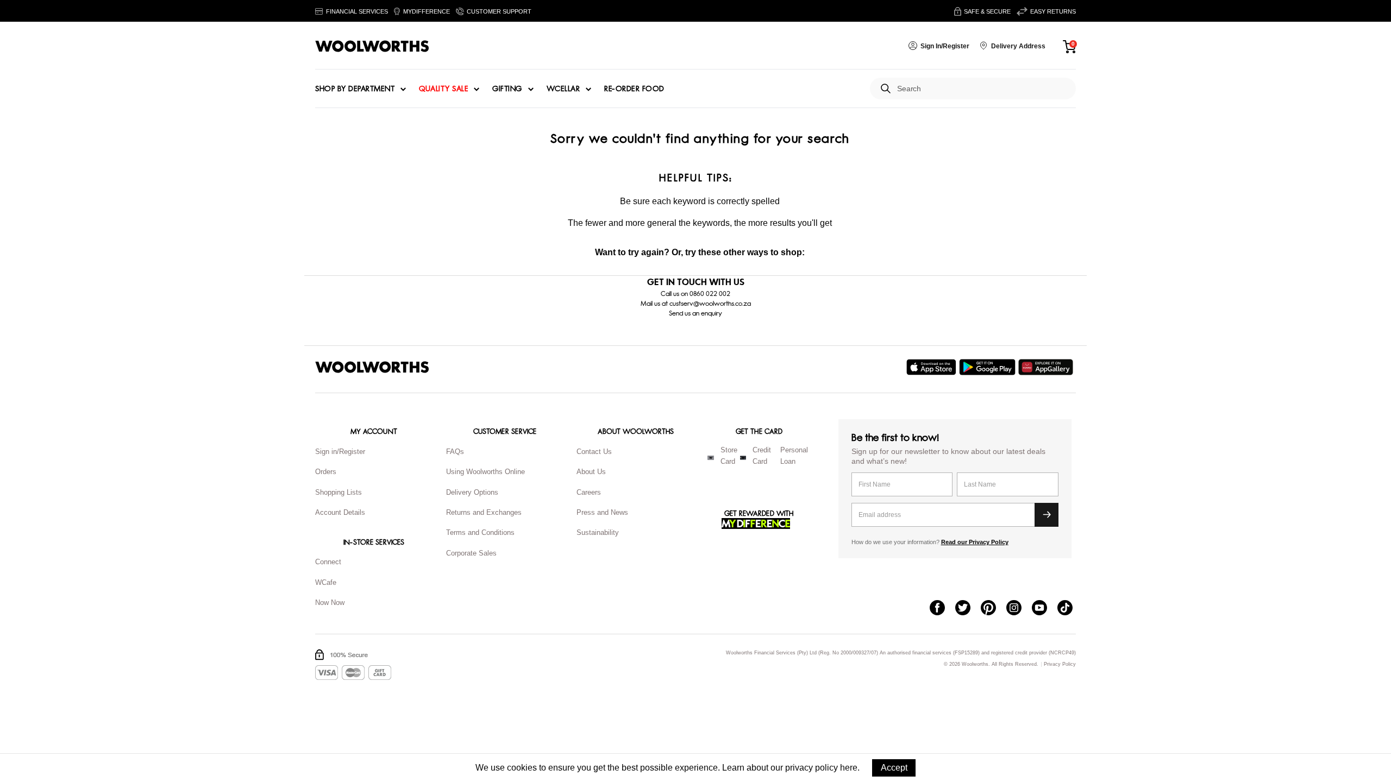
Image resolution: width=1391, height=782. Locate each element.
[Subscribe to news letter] (1046, 515)
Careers (589, 492)
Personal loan (794, 455)
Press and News (602, 512)
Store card (728, 455)
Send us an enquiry (695, 313)
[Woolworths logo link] (372, 46)
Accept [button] (894, 767)
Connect (328, 562)
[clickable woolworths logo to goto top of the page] (372, 367)
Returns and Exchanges (484, 512)
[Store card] (710, 458)
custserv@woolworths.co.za (710, 303)
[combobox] (982, 88)
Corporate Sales (471, 553)
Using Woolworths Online (485, 472)
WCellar (563, 89)
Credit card (762, 455)
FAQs (455, 451)
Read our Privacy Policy (974, 542)
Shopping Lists (338, 492)
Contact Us (594, 451)
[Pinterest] (993, 608)
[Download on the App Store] (932, 367)
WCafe (325, 582)
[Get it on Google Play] (988, 367)
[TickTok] (1070, 608)
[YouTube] (1044, 608)
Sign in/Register (340, 451)
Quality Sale (443, 89)
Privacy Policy (1060, 664)
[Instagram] (1019, 608)
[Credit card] (743, 458)
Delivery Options (472, 492)
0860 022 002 (710, 294)
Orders (325, 472)
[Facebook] (942, 608)
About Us (591, 472)
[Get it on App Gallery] (1047, 367)
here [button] (848, 767)
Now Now (329, 602)
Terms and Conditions (480, 532)
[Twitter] (968, 608)
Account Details (340, 512)
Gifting (507, 89)
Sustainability (598, 532)
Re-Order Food (634, 89)
